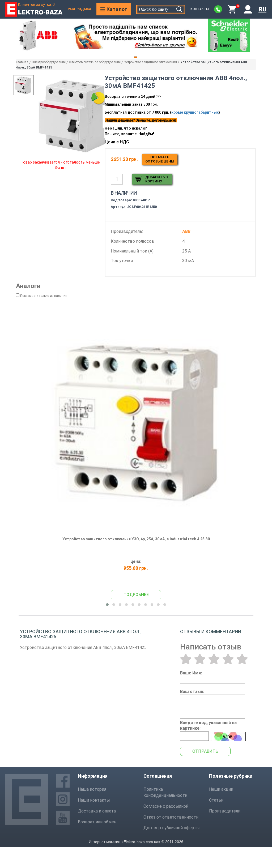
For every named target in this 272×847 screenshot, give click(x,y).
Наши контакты (94, 800)
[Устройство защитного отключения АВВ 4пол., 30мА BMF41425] (73, 115)
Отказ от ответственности (170, 817)
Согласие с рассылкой (165, 806)
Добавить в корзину (156, 179)
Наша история (92, 789)
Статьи (216, 800)
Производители (224, 811)
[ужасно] (186, 659)
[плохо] (200, 659)
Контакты (199, 9)
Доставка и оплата (97, 811)
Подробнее (136, 594)
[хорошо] (228, 659)
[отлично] (242, 659)
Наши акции (221, 789)
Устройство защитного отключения (150, 62)
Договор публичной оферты (171, 827)
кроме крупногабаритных (195, 112)
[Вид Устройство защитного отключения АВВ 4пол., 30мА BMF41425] (24, 85)
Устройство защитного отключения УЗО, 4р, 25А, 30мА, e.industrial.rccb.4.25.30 (136, 539)
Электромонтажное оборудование (95, 62)
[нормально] (214, 659)
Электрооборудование (49, 62)
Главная (22, 62)
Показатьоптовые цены (159, 159)
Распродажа (79, 9)
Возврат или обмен (97, 821)
